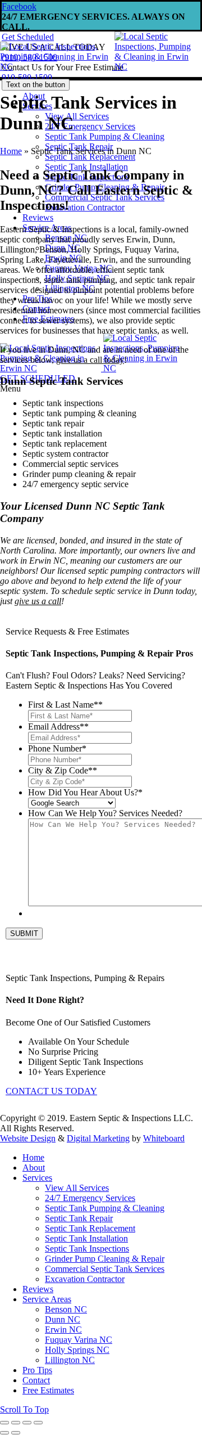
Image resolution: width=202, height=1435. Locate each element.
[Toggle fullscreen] (26, 1422)
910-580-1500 (27, 77)
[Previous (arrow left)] (4, 1432)
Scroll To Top (24, 1409)
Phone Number (57, 748)
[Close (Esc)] (4, 1422)
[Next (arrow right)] (15, 1432)
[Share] (15, 1422)
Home (11, 151)
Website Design (28, 1138)
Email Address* (58, 726)
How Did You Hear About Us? (85, 792)
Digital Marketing (98, 1138)
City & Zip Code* (62, 770)
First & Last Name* (65, 704)
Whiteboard (164, 1138)
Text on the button (35, 84)
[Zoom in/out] (38, 1422)
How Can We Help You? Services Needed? (105, 813)
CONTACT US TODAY (51, 1091)
